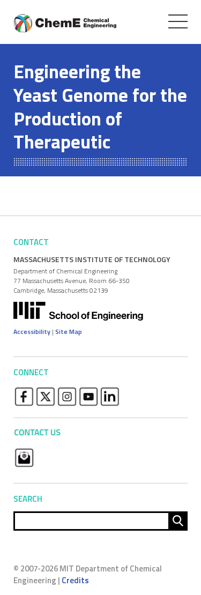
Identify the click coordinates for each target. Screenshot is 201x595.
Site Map (68, 331)
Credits (75, 580)
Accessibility (31, 331)
